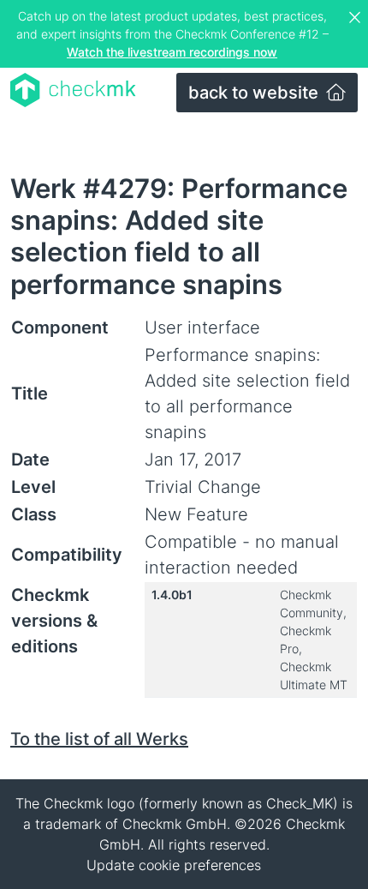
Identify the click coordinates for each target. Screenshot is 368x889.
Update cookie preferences (173, 865)
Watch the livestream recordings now (172, 52)
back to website (255, 92)
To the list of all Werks (99, 739)
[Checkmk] (73, 90)
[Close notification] (357, 18)
